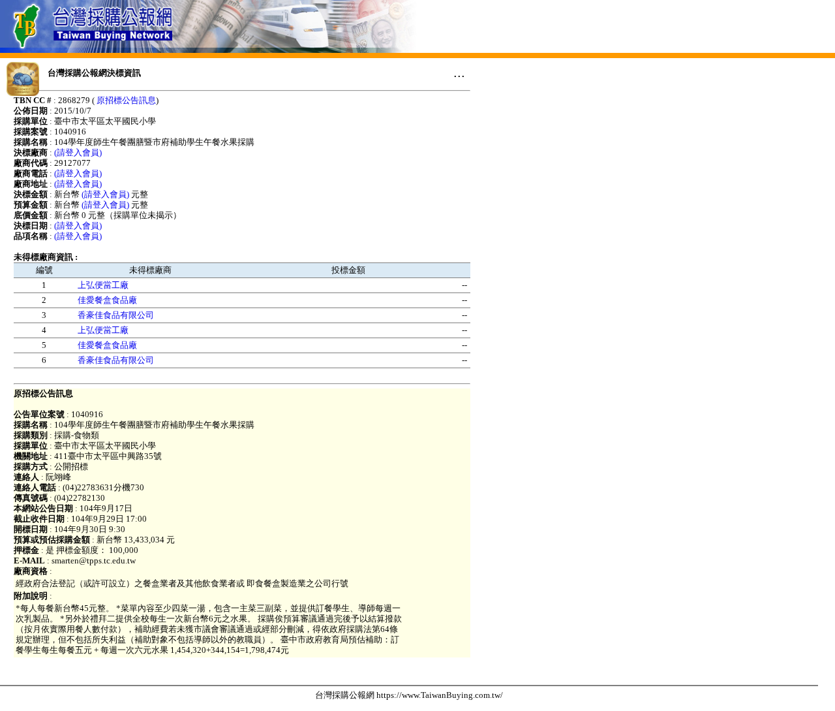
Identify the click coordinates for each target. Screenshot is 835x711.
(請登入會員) (78, 152)
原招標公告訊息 (126, 100)
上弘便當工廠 (103, 285)
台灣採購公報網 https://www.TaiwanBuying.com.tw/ (409, 695)
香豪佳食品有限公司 (116, 315)
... (459, 72)
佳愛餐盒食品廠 (107, 300)
